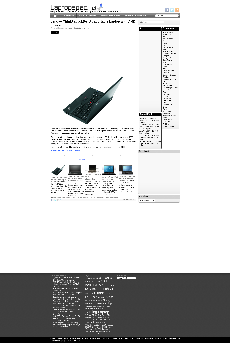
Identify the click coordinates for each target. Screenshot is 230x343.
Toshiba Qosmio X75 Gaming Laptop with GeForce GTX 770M (150, 144)
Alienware (166, 41)
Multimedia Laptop (99, 322)
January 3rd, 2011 (74, 28)
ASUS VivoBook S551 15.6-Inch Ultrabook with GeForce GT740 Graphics (149, 127)
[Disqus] (93, 234)
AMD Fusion (58, 197)
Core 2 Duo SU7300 (103, 306)
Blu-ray (106, 300)
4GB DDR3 (89, 282)
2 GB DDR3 (88, 278)
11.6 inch (97, 285)
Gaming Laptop (97, 312)
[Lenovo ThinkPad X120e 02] (93, 100)
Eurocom (166, 66)
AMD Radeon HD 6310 (69, 197)
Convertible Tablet (90, 306)
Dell (164, 62)
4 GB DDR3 (107, 278)
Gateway (166, 73)
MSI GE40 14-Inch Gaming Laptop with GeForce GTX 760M (149, 137)
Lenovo (86, 28)
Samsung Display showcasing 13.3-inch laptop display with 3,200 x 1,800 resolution (67, 324)
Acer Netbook (168, 39)
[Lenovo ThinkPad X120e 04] (64, 155)
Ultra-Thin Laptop (101, 329)
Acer (164, 37)
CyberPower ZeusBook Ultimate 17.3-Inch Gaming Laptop (149, 120)
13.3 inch (91, 289)
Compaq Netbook (169, 58)
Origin (165, 107)
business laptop (102, 303)
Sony (165, 118)
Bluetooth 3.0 (89, 303)
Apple (165, 43)
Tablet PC (166, 122)
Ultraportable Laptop (111, 197)
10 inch (97, 281)
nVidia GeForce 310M (92, 325)
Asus (164, 45)
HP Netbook (167, 83)
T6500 (104, 327)
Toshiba (166, 124)
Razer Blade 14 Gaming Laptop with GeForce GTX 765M (66, 302)
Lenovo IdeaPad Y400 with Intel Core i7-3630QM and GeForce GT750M (66, 312)
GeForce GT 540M (92, 315)
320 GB (110, 297)
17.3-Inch (91, 297)
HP (164, 81)
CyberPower (167, 60)
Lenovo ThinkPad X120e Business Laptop (127, 178)
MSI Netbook (167, 105)
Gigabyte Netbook (169, 79)
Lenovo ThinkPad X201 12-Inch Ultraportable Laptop (110, 180)
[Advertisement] (93, 55)
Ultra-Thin (90, 329)
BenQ (165, 49)
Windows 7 (108, 332)
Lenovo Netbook (169, 98)
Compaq (166, 56)
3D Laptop (98, 278)
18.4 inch (102, 297)
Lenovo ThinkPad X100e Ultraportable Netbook (93, 178)
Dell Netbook (167, 64)
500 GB (87, 301)
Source (82, 159)
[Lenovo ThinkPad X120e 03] (92, 155)
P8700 (103, 325)
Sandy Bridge (96, 327)
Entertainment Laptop (96, 308)
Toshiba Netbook (169, 126)
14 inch (103, 289)
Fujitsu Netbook (168, 71)
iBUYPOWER (167, 86)
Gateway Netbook (169, 75)
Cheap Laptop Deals (87, 15)
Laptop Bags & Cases (170, 88)
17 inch (107, 294)
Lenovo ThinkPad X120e (96, 197)
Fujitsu (165, 69)
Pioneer (166, 109)
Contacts (76, 340)
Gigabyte (166, 77)
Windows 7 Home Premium (94, 334)
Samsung (166, 113)
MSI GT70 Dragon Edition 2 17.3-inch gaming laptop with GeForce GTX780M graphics (67, 318)
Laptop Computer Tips (110, 15)
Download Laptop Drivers (135, 15)
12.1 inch (109, 285)
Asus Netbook (168, 47)
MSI (164, 103)
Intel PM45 (101, 320)
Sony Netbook (168, 120)
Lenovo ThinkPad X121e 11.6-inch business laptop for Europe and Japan (76, 180)
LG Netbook (167, 101)
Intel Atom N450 (95, 317)
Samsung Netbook (169, 115)
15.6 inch (96, 293)
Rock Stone (167, 111)
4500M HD (94, 300)
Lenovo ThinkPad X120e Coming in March (59, 179)
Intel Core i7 (93, 320)
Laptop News (68, 15)
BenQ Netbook (168, 52)
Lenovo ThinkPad (82, 197)
